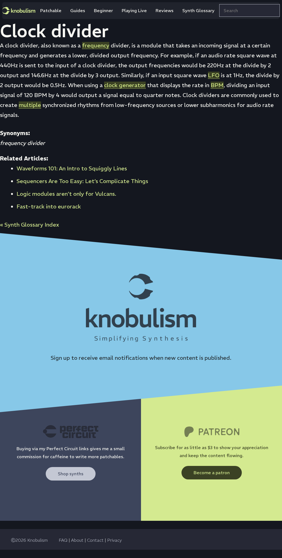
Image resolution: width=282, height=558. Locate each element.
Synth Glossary (198, 10)
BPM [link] (217, 85)
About (77, 540)
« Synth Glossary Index (29, 224)
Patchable (50, 10)
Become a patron (212, 472)
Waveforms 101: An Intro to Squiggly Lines (72, 168)
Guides (77, 10)
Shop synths (70, 473)
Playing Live (134, 10)
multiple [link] (30, 104)
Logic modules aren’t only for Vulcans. (66, 193)
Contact (95, 540)
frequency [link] (95, 45)
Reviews (164, 10)
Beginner (103, 10)
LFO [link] (213, 75)
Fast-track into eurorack (49, 206)
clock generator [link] (125, 85)
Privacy (114, 540)
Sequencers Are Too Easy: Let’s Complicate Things (82, 181)
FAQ (63, 540)
